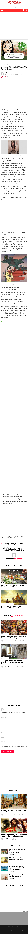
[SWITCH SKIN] (24, 10)
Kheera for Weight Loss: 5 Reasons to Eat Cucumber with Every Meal (14, 586)
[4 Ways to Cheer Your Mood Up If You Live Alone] (4, 877)
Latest (14, 7)
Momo (4, 538)
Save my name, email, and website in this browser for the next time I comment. (14, 747)
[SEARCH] (26, 10)
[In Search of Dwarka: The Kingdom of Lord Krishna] (14, 801)
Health (3, 582)
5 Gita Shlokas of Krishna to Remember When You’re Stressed (12, 607)
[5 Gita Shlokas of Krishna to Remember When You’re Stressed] (14, 597)
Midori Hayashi (19, 536)
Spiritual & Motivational (7, 604)
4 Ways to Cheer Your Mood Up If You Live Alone (17, 875)
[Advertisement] (14, 25)
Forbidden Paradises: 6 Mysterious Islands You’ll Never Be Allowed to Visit (16, 868)
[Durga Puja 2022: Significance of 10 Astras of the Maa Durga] (14, 627)
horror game (7, 536)
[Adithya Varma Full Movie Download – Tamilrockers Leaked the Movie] (14, 825)
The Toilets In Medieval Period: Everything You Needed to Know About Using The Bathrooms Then (12, 662)
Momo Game (12, 538)
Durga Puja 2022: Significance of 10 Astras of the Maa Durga (13, 637)
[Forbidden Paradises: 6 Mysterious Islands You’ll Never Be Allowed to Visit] (4, 868)
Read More (12, 854)
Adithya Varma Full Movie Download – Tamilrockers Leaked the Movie (14, 835)
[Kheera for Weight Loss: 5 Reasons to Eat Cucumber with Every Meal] (14, 576)
